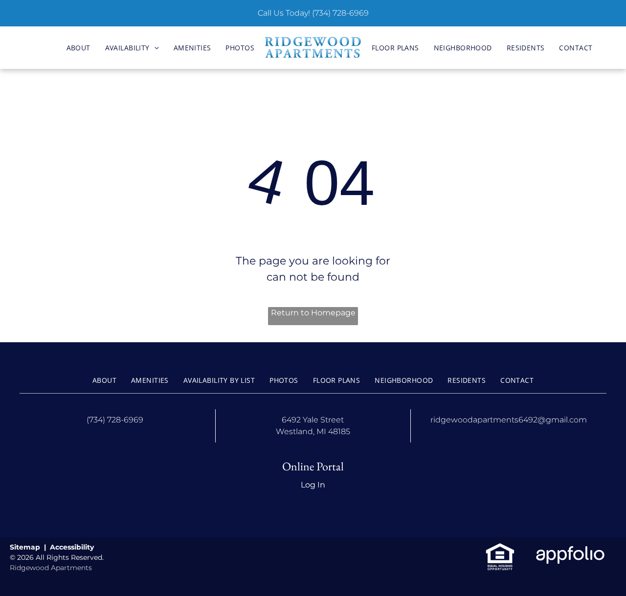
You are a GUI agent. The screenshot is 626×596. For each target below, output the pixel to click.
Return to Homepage (313, 312)
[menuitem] (78, 47)
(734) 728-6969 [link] (340, 13)
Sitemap (25, 547)
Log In (313, 484)
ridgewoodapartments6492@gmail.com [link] (508, 419)
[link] (500, 547)
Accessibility (72, 547)
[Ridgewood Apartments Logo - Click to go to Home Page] (313, 48)
